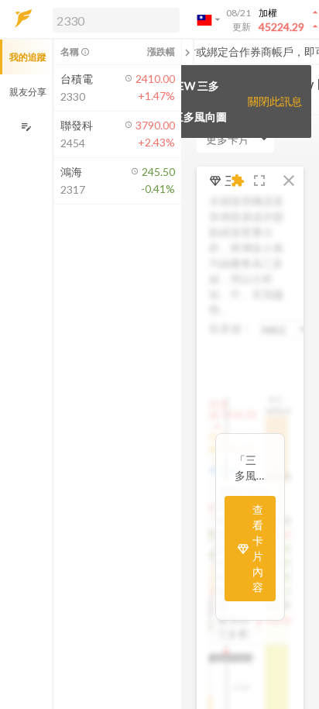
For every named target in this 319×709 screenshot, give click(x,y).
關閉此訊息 (275, 101)
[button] (113, 19)
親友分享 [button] (27, 92)
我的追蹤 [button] (27, 57)
